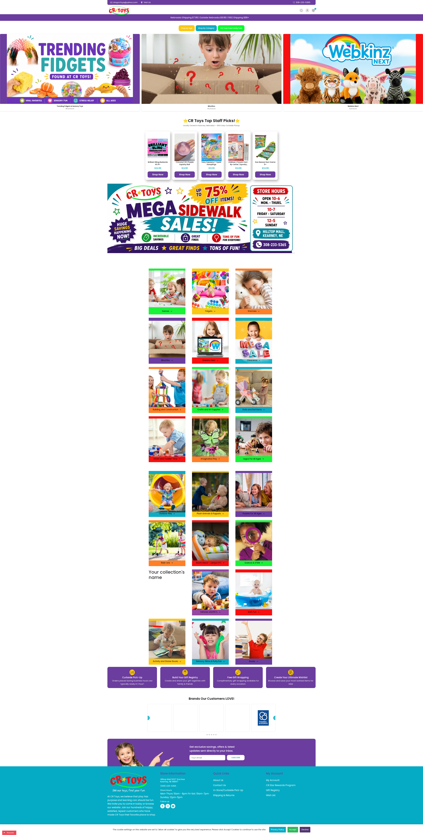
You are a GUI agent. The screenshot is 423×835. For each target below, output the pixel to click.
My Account (272, 780)
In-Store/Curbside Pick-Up (228, 790)
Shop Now (157, 174)
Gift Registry (273, 790)
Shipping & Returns (223, 795)
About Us (218, 780)
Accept (292, 829)
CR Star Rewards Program (281, 785)
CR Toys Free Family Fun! (231, 28)
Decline (305, 829)
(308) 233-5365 (168, 786)
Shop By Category (206, 28)
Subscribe (235, 757)
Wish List (271, 795)
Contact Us (219, 785)
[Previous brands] (147, 718)
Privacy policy (277, 829)
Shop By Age (186, 28)
